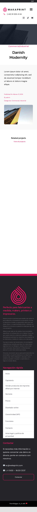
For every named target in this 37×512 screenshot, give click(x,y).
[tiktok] (28, 17)
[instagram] (23, 17)
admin (8, 97)
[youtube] (32, 17)
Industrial (24, 46)
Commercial (14, 46)
